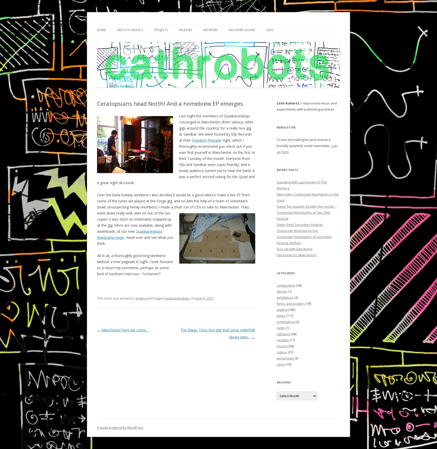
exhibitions (285, 297)
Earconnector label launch (297, 255)
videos (282, 352)
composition (286, 285)
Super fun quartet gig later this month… (307, 206)
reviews (283, 340)
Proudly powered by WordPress (120, 427)
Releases (185, 30)
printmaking (286, 321)
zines (281, 364)
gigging (140, 298)
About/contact (130, 30)
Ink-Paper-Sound (242, 30)
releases (283, 334)
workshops (285, 358)
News (281, 315)
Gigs (269, 30)
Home (101, 30)
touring (282, 346)
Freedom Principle (206, 140)
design (282, 291)
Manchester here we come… (122, 330)
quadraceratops (177, 298)
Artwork (210, 30)
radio (281, 328)
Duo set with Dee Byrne (295, 249)
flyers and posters (291, 303)
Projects (161, 30)
